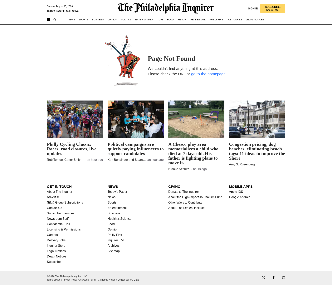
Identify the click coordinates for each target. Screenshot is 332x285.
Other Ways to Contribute (185, 202)
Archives (114, 245)
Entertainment (117, 208)
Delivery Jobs (56, 240)
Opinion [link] (112, 19)
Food (111, 224)
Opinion (113, 229)
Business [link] (98, 19)
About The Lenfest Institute (186, 208)
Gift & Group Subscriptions (65, 202)
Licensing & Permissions (64, 229)
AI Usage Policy (87, 279)
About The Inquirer (59, 191)
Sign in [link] (253, 8)
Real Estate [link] (198, 19)
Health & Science (119, 218)
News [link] (71, 19)
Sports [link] (83, 19)
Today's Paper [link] (54, 11)
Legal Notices (56, 251)
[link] (272, 8)
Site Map (114, 251)
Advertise (53, 197)
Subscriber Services (60, 213)
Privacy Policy (70, 279)
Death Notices (56, 256)
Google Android (239, 197)
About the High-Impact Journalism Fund (195, 197)
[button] (272, 8)
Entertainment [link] (145, 19)
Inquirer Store (56, 245)
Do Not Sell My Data (128, 279)
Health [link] (182, 19)
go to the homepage (208, 74)
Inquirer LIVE (116, 240)
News (111, 197)
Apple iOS (236, 191)
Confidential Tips (58, 224)
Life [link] (161, 19)
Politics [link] (126, 19)
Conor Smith (72, 159)
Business (114, 213)
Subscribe (54, 261)
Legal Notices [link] (255, 19)
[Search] (54, 20)
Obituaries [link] (235, 19)
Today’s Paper (117, 191)
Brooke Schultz (178, 169)
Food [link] (170, 19)
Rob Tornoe (55, 159)
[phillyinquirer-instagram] (283, 278)
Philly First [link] (216, 19)
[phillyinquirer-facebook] (273, 278)
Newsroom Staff (58, 218)
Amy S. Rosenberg (242, 164)
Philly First (115, 234)
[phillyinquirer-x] (263, 278)
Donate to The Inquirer (183, 191)
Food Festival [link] (72, 11)
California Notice (106, 279)
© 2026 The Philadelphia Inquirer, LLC (67, 276)
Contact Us (54, 208)
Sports (112, 202)
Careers (52, 234)
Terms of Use (54, 279)
